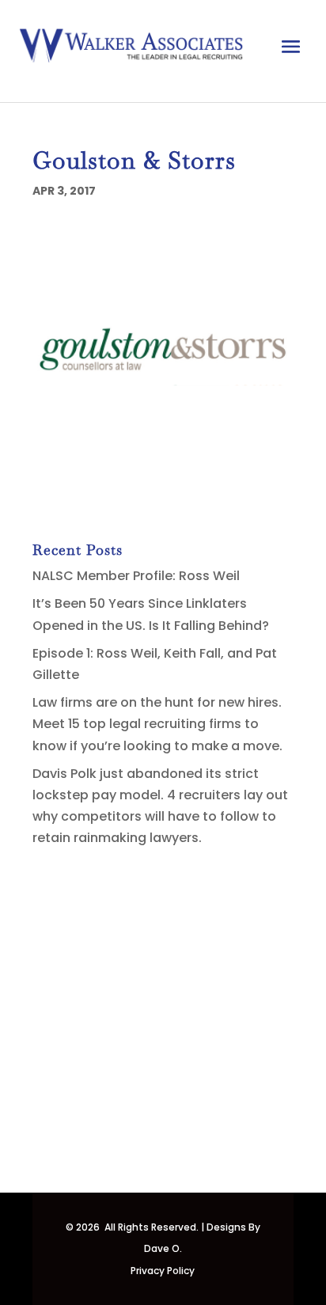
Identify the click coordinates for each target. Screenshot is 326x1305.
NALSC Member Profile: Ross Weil (136, 576)
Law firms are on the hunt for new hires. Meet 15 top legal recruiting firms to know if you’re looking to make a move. (157, 723)
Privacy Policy (163, 1270)
